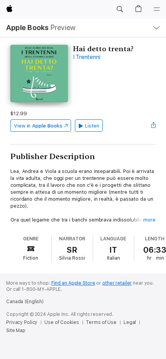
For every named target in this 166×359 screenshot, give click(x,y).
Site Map (15, 330)
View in (38, 126)
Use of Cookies (61, 322)
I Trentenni (86, 57)
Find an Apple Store (73, 283)
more (149, 220)
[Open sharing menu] (153, 125)
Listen (92, 126)
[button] (119, 9)
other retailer (117, 283)
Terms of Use (101, 322)
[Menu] (156, 9)
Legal (130, 322)
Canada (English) (25, 301)
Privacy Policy (21, 322)
